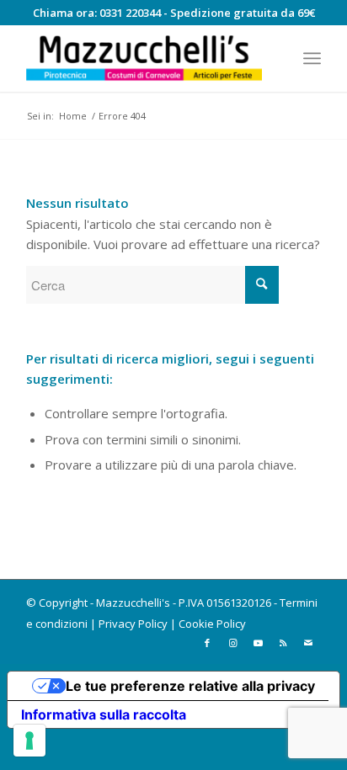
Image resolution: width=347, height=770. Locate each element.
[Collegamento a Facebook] (207, 643)
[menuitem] (312, 58)
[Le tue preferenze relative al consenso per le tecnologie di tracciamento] (29, 741)
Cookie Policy (212, 623)
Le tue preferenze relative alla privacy (190, 685)
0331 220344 (130, 12)
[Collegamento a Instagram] (232, 643)
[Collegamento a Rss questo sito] (283, 643)
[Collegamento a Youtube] (257, 643)
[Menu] (312, 58)
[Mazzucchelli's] (144, 58)
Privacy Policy (133, 623)
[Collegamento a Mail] (308, 643)
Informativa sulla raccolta (103, 714)
